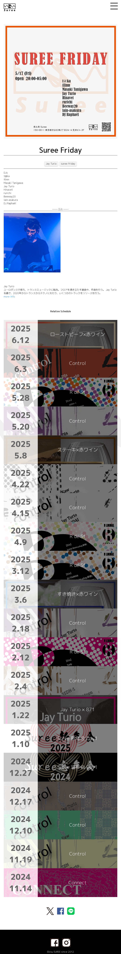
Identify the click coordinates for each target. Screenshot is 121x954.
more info (9, 296)
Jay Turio (51, 163)
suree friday (68, 163)
